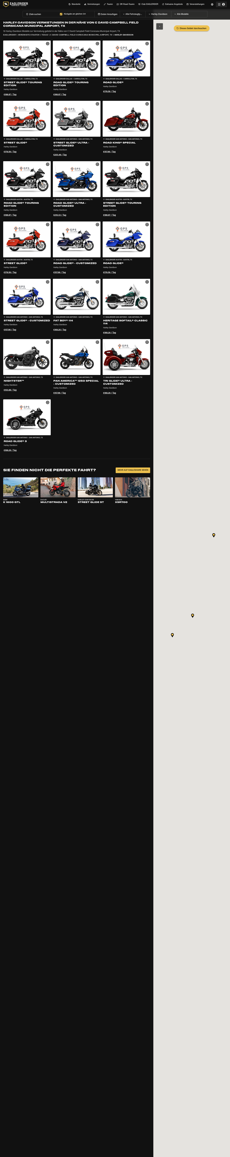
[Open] (145, 13)
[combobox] (41, 14)
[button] (27, 69)
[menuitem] (74, 4)
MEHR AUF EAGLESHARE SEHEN (133, 470)
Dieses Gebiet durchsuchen (193, 28)
